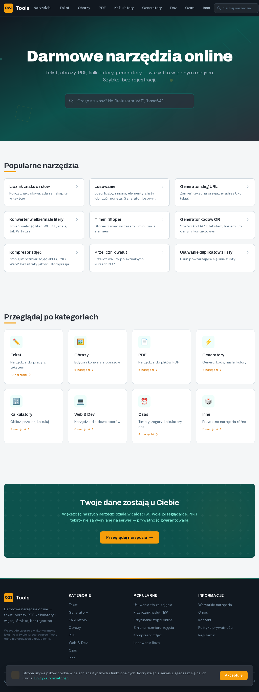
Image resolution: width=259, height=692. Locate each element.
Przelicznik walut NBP (151, 612)
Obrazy (84, 8)
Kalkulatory (124, 8)
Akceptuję (234, 675)
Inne (206, 8)
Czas (189, 8)
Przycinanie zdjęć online (153, 620)
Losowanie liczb (147, 642)
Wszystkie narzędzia (215, 604)
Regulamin (206, 635)
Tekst (64, 8)
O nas (203, 612)
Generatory (152, 8)
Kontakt (204, 620)
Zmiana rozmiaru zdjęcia (154, 627)
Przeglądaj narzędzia (126, 537)
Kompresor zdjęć (148, 635)
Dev (173, 8)
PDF (102, 8)
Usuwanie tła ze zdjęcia (153, 604)
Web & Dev (78, 642)
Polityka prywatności (215, 627)
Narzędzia (42, 8)
